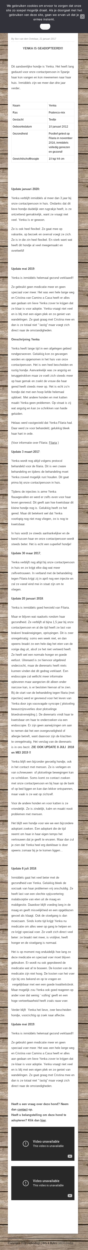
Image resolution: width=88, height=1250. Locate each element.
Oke (45, 26)
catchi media (65, 1243)
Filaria (53, 442)
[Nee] (82, 16)
